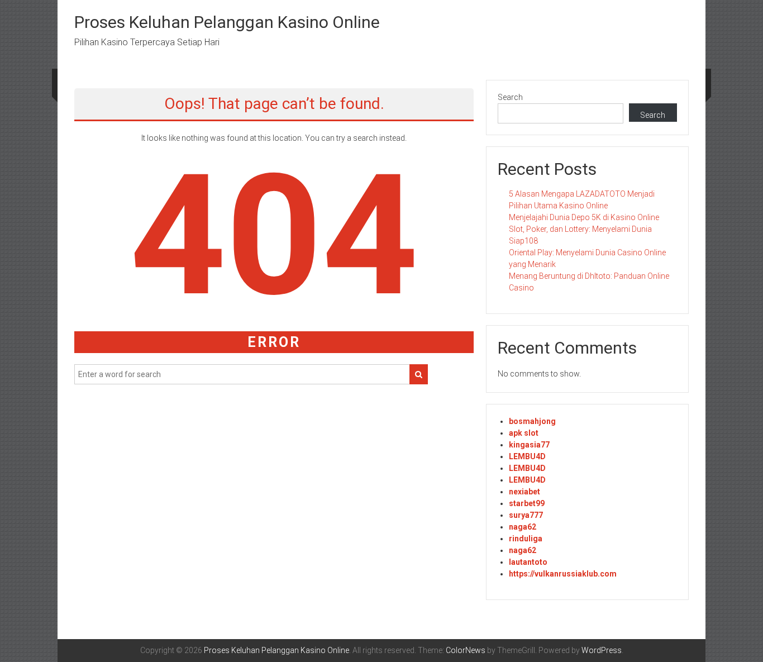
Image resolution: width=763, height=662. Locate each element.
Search (510, 97)
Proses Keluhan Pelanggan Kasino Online (227, 22)
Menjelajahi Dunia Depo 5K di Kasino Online (584, 217)
